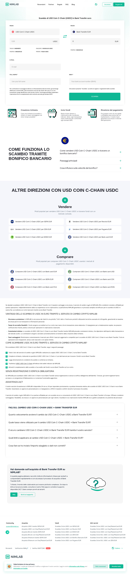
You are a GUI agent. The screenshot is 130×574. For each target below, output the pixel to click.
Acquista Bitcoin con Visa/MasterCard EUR (36, 535)
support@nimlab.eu (12, 526)
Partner (51, 4)
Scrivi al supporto (27, 495)
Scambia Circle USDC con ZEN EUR (66, 535)
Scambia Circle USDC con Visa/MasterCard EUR (106, 526)
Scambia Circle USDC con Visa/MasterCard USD (106, 529)
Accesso (107, 4)
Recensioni (41, 4)
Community (10, 523)
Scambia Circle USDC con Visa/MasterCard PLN (106, 532)
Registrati (118, 4)
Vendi (57, 523)
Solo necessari (100, 566)
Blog (73, 4)
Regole (59, 4)
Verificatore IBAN (21, 548)
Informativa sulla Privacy (76, 566)
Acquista (25, 523)
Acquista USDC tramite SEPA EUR (33, 526)
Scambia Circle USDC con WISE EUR (67, 532)
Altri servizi (94, 523)
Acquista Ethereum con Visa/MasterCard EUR (37, 540)
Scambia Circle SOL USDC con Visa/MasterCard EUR (107, 535)
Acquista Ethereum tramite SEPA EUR (34, 538)
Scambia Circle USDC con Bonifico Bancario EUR (71, 538)
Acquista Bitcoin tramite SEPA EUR (33, 532)
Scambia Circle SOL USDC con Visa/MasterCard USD (107, 538)
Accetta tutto (116, 566)
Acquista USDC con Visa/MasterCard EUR (36, 529)
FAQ (66, 4)
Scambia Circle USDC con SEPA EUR (67, 526)
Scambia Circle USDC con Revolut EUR (68, 529)
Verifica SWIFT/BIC (41, 548)
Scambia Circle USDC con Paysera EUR (68, 540)
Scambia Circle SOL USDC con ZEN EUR (103, 540)
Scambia (94, 96)
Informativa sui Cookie (20, 568)
